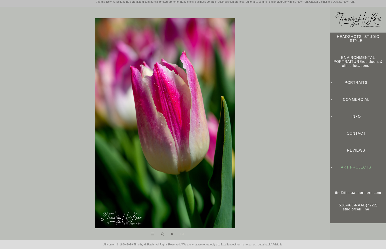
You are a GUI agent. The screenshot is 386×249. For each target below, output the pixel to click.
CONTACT (356, 133)
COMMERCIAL (356, 99)
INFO (356, 116)
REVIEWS (356, 150)
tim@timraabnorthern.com (358, 193)
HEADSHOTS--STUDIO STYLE (358, 39)
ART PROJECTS (356, 167)
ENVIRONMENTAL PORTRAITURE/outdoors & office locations (358, 62)
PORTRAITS (356, 82)
